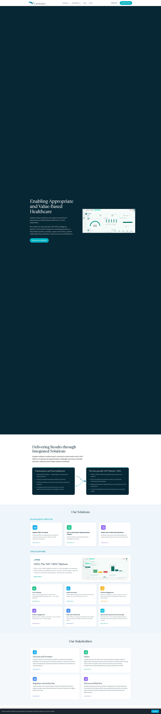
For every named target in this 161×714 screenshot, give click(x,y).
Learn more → (36, 669)
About (90, 3)
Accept (155, 711)
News (85, 3)
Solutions (65, 3)
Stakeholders (75, 3)
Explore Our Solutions (39, 240)
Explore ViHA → (38, 576)
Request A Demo (125, 3)
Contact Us (114, 3)
